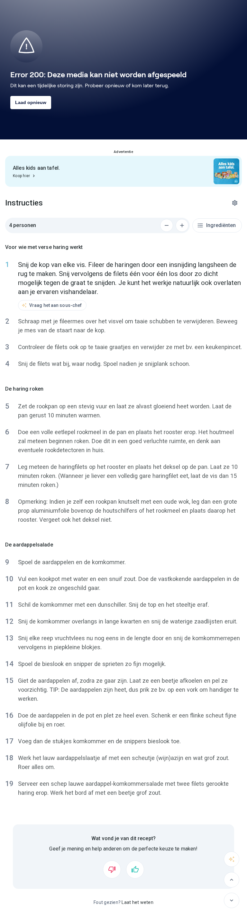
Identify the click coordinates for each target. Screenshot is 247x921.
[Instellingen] (235, 203)
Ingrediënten (221, 225)
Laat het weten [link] (137, 902)
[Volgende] (231, 900)
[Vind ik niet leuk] (112, 869)
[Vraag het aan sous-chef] (231, 859)
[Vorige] (231, 880)
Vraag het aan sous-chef (55, 305)
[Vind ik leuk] (135, 869)
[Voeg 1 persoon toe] (182, 225)
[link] (123, 171)
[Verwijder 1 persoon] (166, 225)
